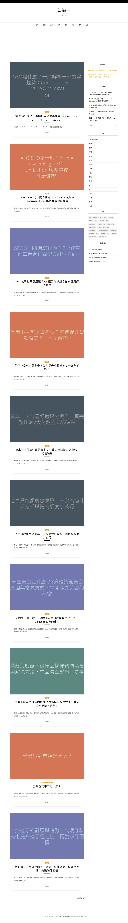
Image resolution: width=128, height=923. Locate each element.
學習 (90, 152)
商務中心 (106, 74)
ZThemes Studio (65, 916)
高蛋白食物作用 (92, 236)
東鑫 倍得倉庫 (92, 224)
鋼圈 (97, 233)
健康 (90, 143)
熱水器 (99, 227)
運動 (90, 198)
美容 (51, 25)
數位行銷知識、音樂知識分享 (98, 253)
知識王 (64, 10)
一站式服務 (105, 77)
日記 (90, 164)
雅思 (108, 233)
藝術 (66, 25)
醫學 (59, 25)
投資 (87, 25)
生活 (37, 25)
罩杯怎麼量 (113, 230)
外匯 (105, 217)
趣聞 (80, 25)
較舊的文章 (80, 898)
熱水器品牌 (106, 227)
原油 (90, 217)
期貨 (107, 220)
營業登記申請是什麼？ (47, 786)
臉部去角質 (91, 233)
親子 (90, 185)
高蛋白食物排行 (102, 236)
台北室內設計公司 (97, 217)
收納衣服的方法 (101, 70)
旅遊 (44, 25)
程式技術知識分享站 (95, 249)
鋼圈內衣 (103, 233)
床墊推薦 (91, 220)
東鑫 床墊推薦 (110, 224)
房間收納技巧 (92, 70)
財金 (90, 189)
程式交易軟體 (92, 230)
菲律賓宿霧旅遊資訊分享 (97, 262)
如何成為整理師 (112, 70)
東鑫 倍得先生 (101, 224)
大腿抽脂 (110, 217)
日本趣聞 (102, 220)
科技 (73, 25)
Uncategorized (47, 782)
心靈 (90, 156)
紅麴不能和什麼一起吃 (103, 230)
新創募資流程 (97, 77)
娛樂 (90, 148)
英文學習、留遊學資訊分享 (97, 257)
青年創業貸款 (92, 74)
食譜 (90, 206)
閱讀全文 (47, 132)
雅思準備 (114, 233)
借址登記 (99, 74)
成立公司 (112, 74)
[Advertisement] (64, 43)
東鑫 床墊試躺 (92, 227)
